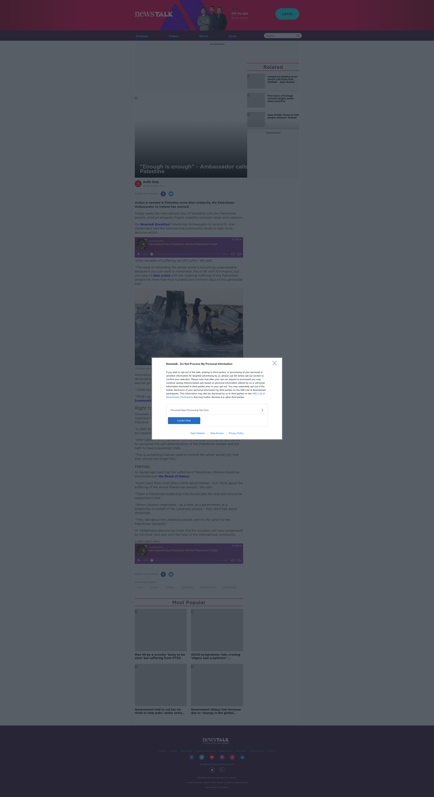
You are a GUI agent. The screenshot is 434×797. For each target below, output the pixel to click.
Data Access (217, 433)
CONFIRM (184, 420)
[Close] (275, 364)
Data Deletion (198, 433)
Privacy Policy (236, 433)
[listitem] (217, 410)
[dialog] (217, 399)
